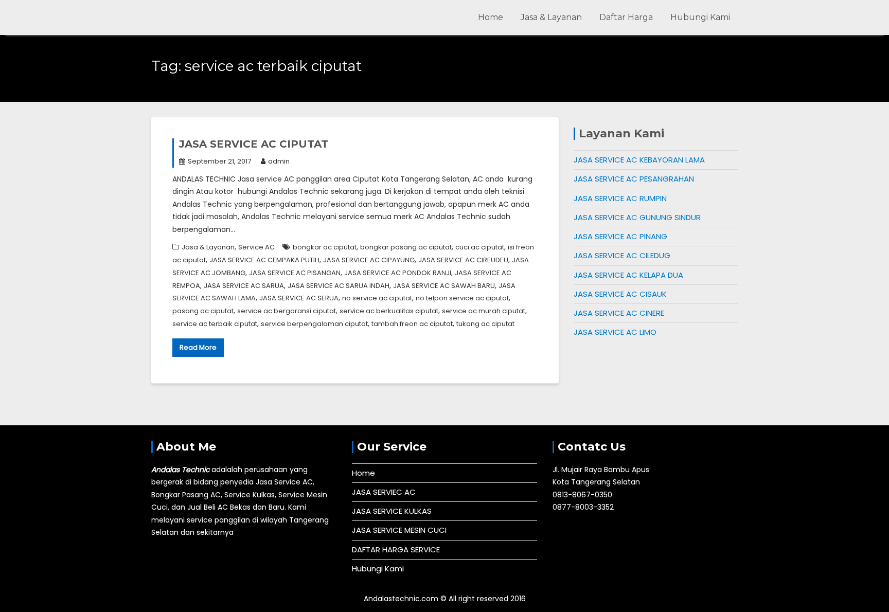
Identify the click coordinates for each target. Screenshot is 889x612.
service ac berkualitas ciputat (389, 311)
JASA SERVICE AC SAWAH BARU (444, 286)
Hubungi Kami (700, 17)
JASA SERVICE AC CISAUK (620, 294)
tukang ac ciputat (485, 324)
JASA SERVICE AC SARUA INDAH (338, 286)
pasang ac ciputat (203, 311)
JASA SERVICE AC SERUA (299, 298)
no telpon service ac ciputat (462, 298)
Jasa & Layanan (551, 17)
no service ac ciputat (377, 298)
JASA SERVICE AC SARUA (244, 286)
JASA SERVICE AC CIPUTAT (253, 144)
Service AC (256, 247)
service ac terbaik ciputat (214, 324)
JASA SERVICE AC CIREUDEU (463, 260)
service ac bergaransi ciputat (286, 311)
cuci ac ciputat (479, 247)
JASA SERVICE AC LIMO (615, 332)
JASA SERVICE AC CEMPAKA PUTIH (264, 260)
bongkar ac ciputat (325, 247)
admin (279, 161)
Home (490, 17)
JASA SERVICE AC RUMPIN (620, 198)
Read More (198, 347)
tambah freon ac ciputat (412, 324)
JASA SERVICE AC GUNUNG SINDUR (637, 217)
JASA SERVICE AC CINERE (619, 313)
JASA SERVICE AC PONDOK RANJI (397, 273)
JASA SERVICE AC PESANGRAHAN (634, 178)
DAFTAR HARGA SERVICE (396, 549)
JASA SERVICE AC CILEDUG (622, 255)
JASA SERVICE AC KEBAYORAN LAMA (639, 159)
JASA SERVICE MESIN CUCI (399, 530)
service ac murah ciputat (483, 311)
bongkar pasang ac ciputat (406, 247)
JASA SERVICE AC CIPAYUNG (369, 260)
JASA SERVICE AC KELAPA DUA (628, 274)
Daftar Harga (626, 17)
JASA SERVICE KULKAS (392, 511)
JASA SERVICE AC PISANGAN (295, 273)
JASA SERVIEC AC (384, 492)
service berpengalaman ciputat (314, 324)
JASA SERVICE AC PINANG (620, 236)
